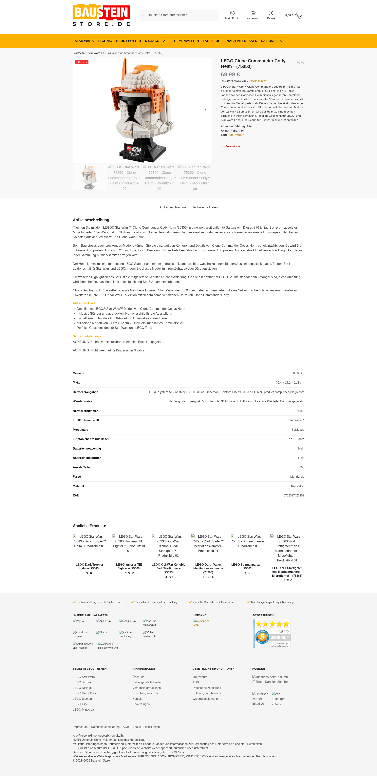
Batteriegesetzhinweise (207, 693)
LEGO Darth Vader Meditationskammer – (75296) (208, 568)
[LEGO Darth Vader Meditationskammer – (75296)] (208, 546)
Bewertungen (141, 704)
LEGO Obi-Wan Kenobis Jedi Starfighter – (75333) (168, 568)
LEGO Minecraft (83, 709)
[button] (293, 15)
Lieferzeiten (254, 743)
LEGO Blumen (82, 698)
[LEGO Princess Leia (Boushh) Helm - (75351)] (302, 63)
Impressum (200, 677)
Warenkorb (253, 18)
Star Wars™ (236, 134)
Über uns (138, 677)
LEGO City (80, 704)
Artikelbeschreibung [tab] (174, 207)
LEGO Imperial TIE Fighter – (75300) (129, 566)
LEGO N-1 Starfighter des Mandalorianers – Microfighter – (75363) (287, 571)
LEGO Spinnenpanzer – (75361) (247, 566)
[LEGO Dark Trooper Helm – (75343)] (89, 546)
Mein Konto (232, 18)
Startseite (79, 53)
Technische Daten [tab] (205, 207)
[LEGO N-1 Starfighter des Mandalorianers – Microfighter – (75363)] (287, 548)
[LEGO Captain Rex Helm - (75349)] (298, 63)
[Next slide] (205, 110)
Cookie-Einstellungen (146, 726)
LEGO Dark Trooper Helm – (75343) (89, 566)
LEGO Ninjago (82, 687)
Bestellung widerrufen (146, 693)
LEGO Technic (82, 682)
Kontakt (137, 698)
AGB (196, 682)
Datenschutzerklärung (207, 687)
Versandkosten (258, 80)
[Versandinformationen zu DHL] (203, 623)
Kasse (271, 18)
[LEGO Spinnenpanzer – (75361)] (248, 546)
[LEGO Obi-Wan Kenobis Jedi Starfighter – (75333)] (168, 546)
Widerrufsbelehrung (205, 698)
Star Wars (94, 53)
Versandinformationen (147, 687)
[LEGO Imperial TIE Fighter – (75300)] (129, 546)
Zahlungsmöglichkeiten (147, 682)
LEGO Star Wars (84, 677)
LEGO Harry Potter (85, 693)
